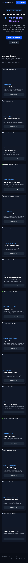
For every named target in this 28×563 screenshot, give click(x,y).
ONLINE (7, 2)
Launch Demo (13, 94)
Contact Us (14, 42)
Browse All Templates (14, 37)
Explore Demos (21, 2)
